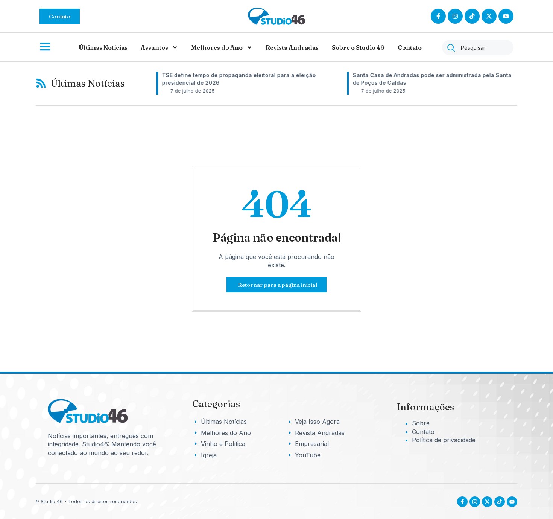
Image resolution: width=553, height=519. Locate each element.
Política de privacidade (444, 440)
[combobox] (478, 47)
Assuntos (154, 47)
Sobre (421, 423)
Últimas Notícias (103, 47)
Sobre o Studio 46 (358, 47)
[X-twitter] (489, 16)
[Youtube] (512, 501)
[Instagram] (455, 16)
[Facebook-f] (438, 16)
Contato (410, 47)
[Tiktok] (472, 16)
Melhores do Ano (217, 47)
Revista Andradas (292, 47)
